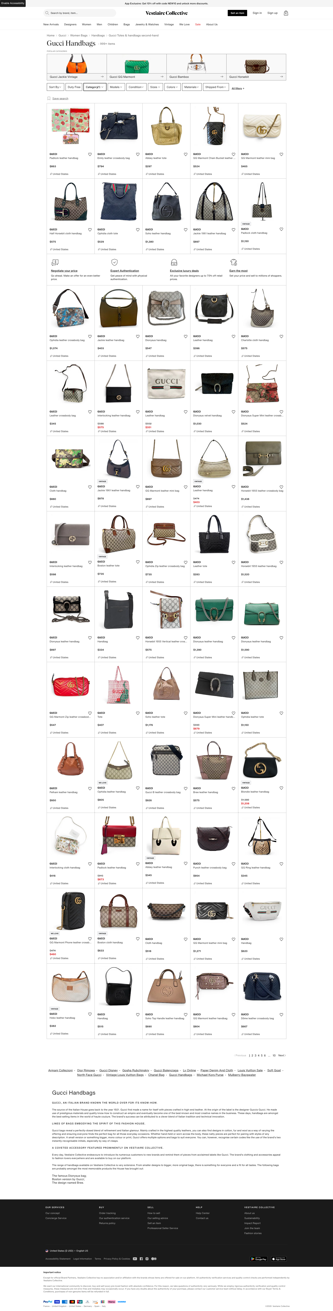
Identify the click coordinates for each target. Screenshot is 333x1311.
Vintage (169, 24)
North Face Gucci (89, 1075)
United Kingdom (59, 1306)
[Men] (105, 24)
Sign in (257, 13)
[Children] (120, 24)
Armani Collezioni (60, 1070)
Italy (104, 1306)
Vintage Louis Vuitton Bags (125, 1075)
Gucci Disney (108, 1070)
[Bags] (132, 24)
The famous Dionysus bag (69, 1176)
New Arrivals (51, 24)
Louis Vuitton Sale (250, 1070)
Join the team (252, 1228)
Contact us (202, 1218)
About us (249, 1213)
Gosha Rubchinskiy (135, 1070)
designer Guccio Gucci (252, 1110)
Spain (97, 1306)
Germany (88, 1306)
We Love (184, 24)
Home (50, 35)
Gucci (62, 35)
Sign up (272, 13)
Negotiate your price (64, 271)
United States (75, 1306)
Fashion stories (253, 1233)
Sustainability (252, 1218)
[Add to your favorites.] (90, 154)
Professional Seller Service (162, 1228)
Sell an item (237, 13)
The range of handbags (65, 1165)
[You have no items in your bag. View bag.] (286, 13)
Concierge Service (55, 1218)
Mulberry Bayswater (242, 1075)
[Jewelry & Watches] (161, 24)
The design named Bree (67, 1183)
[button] (286, 13)
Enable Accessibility (12, 3)
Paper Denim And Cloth (216, 1070)
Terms (98, 1258)
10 (274, 1055)
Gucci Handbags (180, 1075)
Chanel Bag (156, 1075)
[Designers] (79, 24)
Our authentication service (114, 1218)
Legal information (82, 1258)
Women (86, 24)
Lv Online (189, 1070)
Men (99, 24)
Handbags (98, 35)
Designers (70, 24)
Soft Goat (274, 1070)
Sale (198, 24)
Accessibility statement (57, 1258)
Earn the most (238, 271)
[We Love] (192, 24)
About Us (211, 24)
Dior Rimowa (86, 1070)
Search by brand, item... (64, 13)
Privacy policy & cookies (117, 1258)
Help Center (203, 1213)
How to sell (153, 1213)
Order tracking (107, 1213)
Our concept (52, 1213)
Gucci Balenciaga (166, 1070)
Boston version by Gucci (68, 1179)
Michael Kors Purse (210, 1075)
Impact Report (252, 1223)
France (46, 1306)
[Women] (94, 24)
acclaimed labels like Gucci (212, 1155)
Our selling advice (157, 1218)
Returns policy (107, 1223)
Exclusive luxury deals (184, 271)
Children (113, 24)
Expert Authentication (124, 271)
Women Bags (79, 35)
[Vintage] (176, 24)
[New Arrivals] (61, 24)
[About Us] (220, 24)
